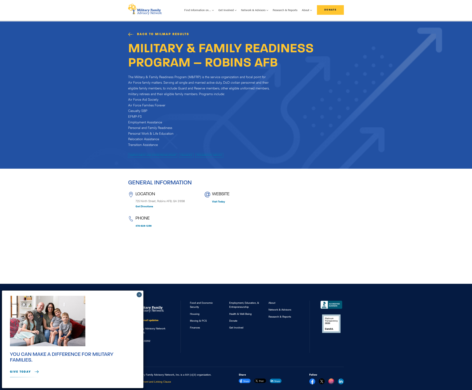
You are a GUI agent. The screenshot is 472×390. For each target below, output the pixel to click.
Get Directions (144, 206)
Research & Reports (285, 10)
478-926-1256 (144, 225)
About (271, 302)
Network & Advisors (279, 309)
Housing (194, 314)
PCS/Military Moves (209, 155)
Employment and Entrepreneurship (152, 155)
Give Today (20, 371)
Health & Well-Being (240, 314)
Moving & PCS (198, 320)
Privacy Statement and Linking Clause (149, 381)
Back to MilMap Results (163, 34)
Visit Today (218, 201)
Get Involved (236, 327)
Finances (186, 155)
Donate (330, 9)
